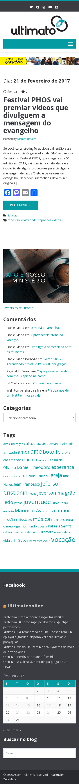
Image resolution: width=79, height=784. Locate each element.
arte (36, 451)
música (41, 518)
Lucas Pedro (60, 503)
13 (7, 705)
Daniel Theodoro (33, 467)
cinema (29, 460)
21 (18, 712)
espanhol (44, 220)
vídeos (56, 220)
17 (48, 705)
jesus (33, 493)
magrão (8, 511)
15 (28, 705)
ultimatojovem (26, 139)
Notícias (12, 215)
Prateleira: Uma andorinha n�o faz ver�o (33, 617)
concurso (13, 220)
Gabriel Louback (37, 476)
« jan (6, 730)
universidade (62, 532)
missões (24, 519)
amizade (10, 452)
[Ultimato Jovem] (39, 24)
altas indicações (14, 444)
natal (70, 519)
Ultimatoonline (25, 606)
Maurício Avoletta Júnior (42, 510)
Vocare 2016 (41, 541)
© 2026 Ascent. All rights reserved (25, 775)
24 (48, 712)
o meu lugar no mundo (20, 526)
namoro (58, 519)
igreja (55, 475)
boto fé (52, 451)
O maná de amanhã (45, 328)
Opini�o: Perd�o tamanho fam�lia (29, 657)
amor (24, 452)
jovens (18, 503)
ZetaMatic (9, 779)
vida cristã (11, 540)
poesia (42, 526)
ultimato (47, 532)
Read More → (21, 205)
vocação (63, 539)
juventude (37, 502)
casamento (12, 460)
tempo (18, 532)
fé (23, 475)
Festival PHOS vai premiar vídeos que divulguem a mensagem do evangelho (35, 115)
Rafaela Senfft (59, 526)
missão (9, 519)
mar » (17, 730)
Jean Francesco (27, 484)
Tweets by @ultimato (18, 308)
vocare (26, 540)
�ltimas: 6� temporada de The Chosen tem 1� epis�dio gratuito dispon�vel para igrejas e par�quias (38, 637)
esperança (62, 467)
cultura (42, 460)
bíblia (65, 452)
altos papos (37, 443)
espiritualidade (12, 476)
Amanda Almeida (61, 444)
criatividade (29, 220)
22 (28, 712)
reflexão (8, 532)
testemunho (32, 532)
